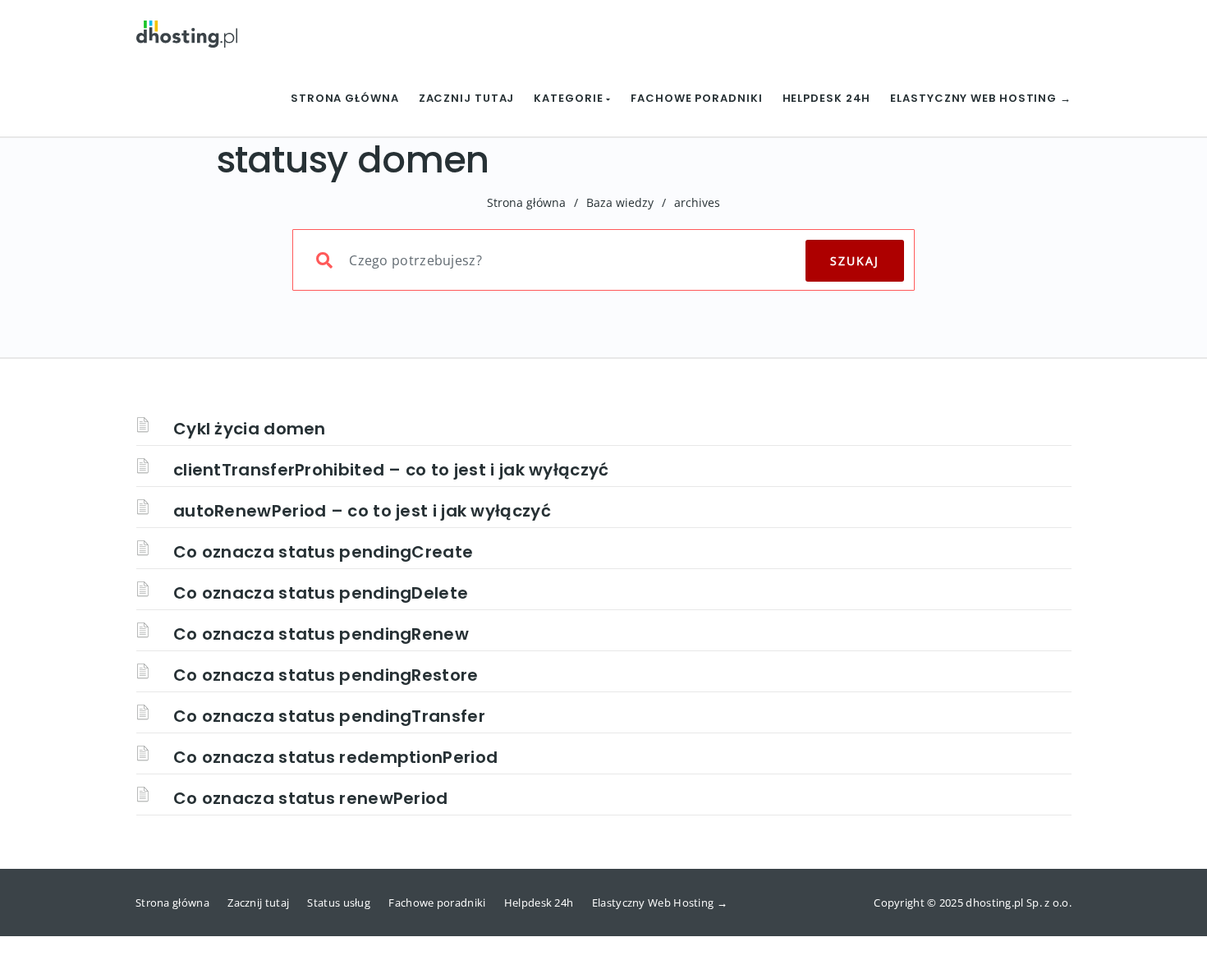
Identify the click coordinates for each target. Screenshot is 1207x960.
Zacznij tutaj (467, 98)
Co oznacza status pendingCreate (323, 551)
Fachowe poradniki (696, 98)
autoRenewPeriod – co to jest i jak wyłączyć (362, 510)
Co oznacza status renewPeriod (310, 798)
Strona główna (345, 98)
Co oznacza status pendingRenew (321, 633)
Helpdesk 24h (826, 98)
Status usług (338, 902)
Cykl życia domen (249, 428)
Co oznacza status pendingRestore (326, 675)
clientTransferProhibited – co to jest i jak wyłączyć (391, 469)
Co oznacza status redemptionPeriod (335, 757)
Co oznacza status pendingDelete (320, 592)
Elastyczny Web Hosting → (981, 98)
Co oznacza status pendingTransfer (329, 716)
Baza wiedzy (620, 202)
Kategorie (570, 98)
